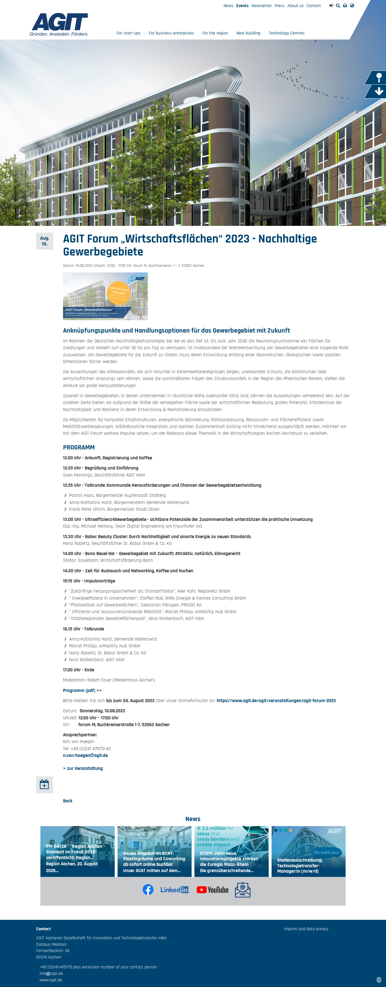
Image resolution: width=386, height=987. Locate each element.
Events (242, 6)
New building (248, 33)
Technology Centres (287, 33)
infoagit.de (49, 974)
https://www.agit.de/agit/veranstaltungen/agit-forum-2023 (276, 701)
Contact (314, 6)
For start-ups (128, 33)
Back (67, 801)
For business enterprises (171, 33)
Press (280, 6)
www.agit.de (49, 980)
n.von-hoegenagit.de (85, 755)
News (228, 6)
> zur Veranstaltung (83, 768)
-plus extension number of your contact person (114, 967)
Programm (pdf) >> (82, 690)
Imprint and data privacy (306, 929)
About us (295, 6)
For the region (215, 33)
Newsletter (261, 6)
